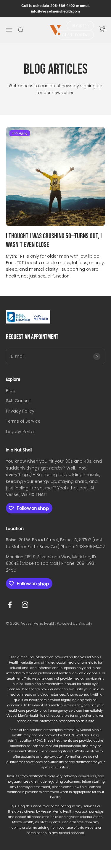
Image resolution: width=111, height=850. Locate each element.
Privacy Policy (20, 411)
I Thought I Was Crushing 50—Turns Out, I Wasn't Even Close (54, 240)
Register (80, 25)
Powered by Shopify (74, 623)
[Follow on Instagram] (25, 605)
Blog (10, 391)
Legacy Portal (20, 431)
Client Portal (75, 34)
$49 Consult (18, 401)
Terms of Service (23, 421)
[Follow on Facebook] (10, 605)
